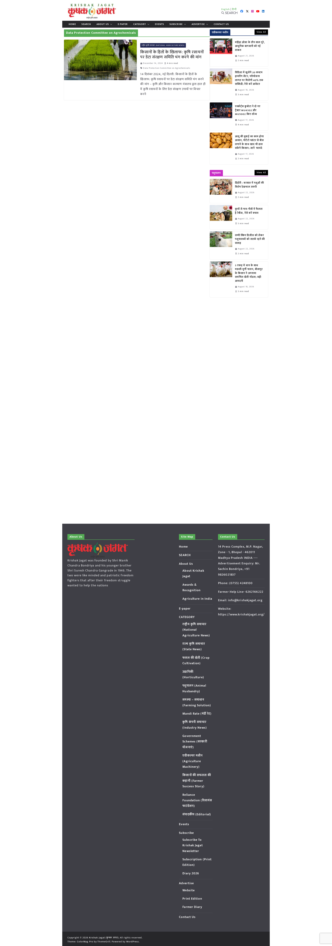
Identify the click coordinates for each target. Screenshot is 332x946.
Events (159, 24)
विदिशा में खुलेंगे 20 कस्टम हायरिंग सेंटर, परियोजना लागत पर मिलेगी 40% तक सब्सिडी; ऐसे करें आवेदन (249, 78)
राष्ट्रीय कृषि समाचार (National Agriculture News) (163, 45)
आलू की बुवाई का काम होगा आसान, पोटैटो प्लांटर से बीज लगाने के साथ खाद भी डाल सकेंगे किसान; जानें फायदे (249, 142)
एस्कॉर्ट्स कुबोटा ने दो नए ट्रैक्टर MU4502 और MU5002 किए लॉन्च (248, 110)
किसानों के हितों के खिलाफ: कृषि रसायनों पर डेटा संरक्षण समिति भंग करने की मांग (172, 55)
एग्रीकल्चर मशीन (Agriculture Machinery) (192, 761)
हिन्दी (234, 9)
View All (261, 32)
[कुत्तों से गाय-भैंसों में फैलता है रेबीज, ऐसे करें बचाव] (221, 217)
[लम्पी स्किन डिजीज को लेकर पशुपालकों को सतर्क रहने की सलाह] (221, 245)
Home (72, 24)
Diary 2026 (190, 873)
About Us (102, 24)
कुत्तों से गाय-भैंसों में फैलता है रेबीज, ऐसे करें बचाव (249, 211)
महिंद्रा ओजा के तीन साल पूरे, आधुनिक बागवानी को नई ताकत (250, 46)
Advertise (198, 24)
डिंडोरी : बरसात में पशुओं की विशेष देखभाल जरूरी (249, 185)
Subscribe (176, 24)
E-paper (123, 24)
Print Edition (192, 898)
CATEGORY (139, 24)
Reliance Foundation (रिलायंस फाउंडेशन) (197, 800)
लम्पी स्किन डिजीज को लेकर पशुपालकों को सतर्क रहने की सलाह (250, 239)
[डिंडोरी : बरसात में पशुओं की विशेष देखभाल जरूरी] (221, 191)
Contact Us (221, 24)
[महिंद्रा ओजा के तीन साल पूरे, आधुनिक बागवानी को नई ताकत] (221, 52)
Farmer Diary (192, 907)
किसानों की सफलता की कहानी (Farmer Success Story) (196, 781)
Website (188, 890)
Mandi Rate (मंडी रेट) (196, 713)
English (225, 9)
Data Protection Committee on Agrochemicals (166, 68)
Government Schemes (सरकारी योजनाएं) (194, 741)
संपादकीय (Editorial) (196, 814)
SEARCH (86, 24)
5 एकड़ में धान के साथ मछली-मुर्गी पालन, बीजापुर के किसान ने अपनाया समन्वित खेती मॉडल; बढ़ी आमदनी (249, 273)
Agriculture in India (197, 598)
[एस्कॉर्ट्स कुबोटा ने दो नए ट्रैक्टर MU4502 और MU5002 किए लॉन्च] (221, 116)
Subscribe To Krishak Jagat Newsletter (192, 845)
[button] (110, 24)
